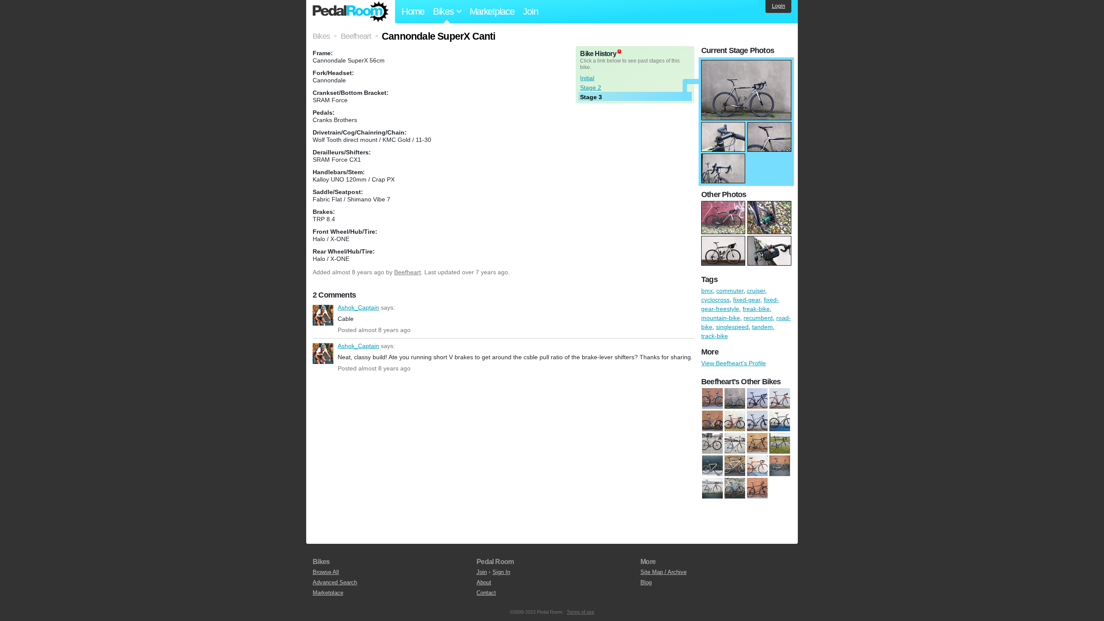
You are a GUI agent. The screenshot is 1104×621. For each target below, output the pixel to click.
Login (778, 6)
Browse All (326, 572)
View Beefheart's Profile (733, 363)
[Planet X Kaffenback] (757, 488)
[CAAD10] (757, 398)
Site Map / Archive (663, 572)
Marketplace (492, 11)
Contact (486, 593)
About (484, 582)
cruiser (756, 290)
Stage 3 (591, 97)
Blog (646, 582)
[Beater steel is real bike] (712, 443)
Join (530, 11)
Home (412, 11)
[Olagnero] (779, 466)
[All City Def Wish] (779, 421)
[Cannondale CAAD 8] (779, 398)
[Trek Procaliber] (757, 421)
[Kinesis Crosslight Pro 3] (712, 466)
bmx (707, 290)
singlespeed (732, 326)
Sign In (501, 572)
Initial (587, 78)
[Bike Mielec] (735, 443)
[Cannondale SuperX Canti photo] (746, 64)
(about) (619, 51)
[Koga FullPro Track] (757, 466)
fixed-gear (746, 299)
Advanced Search (335, 582)
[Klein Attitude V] (735, 466)
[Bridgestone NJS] (735, 398)
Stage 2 (590, 87)
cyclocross (715, 299)
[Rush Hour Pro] (735, 421)
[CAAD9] (757, 443)
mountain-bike (720, 317)
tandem (762, 326)
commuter (729, 290)
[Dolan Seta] (779, 443)
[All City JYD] (712, 398)
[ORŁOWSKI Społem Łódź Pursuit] (712, 421)
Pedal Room (351, 11)
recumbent (758, 317)
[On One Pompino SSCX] (735, 488)
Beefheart (407, 272)
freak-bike (756, 308)
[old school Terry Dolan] (712, 488)
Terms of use (580, 612)
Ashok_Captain (323, 315)
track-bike (714, 335)
